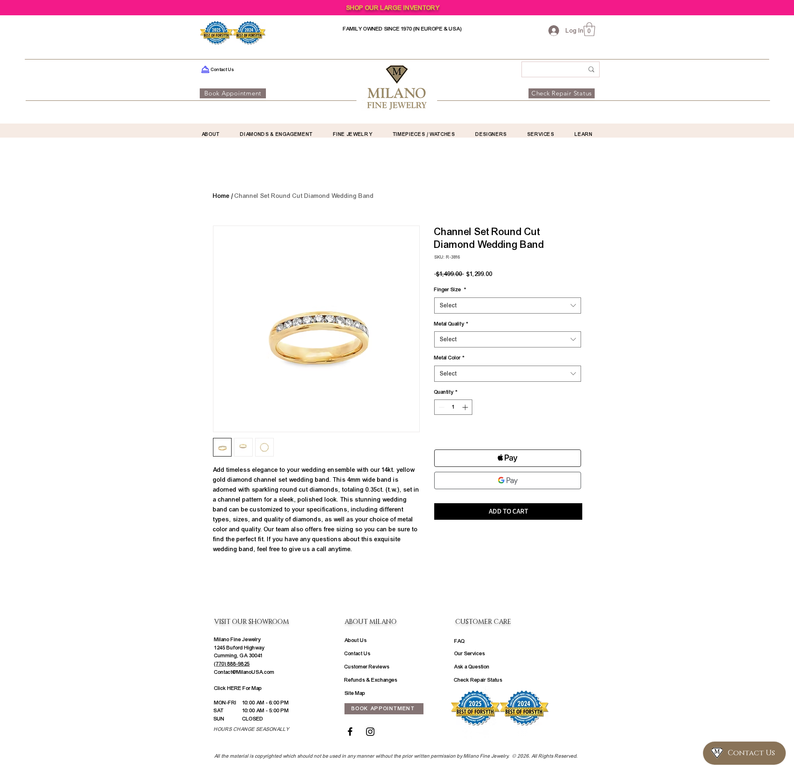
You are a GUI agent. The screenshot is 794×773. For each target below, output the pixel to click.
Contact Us (357, 653)
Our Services (469, 653)
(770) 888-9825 (232, 664)
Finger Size (450, 289)
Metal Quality (451, 324)
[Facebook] (350, 731)
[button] (589, 29)
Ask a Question (472, 667)
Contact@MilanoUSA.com (244, 672)
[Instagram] (370, 731)
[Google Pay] (507, 480)
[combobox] (507, 305)
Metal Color (449, 357)
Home (221, 196)
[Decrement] (440, 407)
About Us (355, 640)
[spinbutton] (453, 407)
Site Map (355, 693)
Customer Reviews (367, 667)
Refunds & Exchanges (370, 680)
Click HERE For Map (238, 688)
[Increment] (466, 407)
